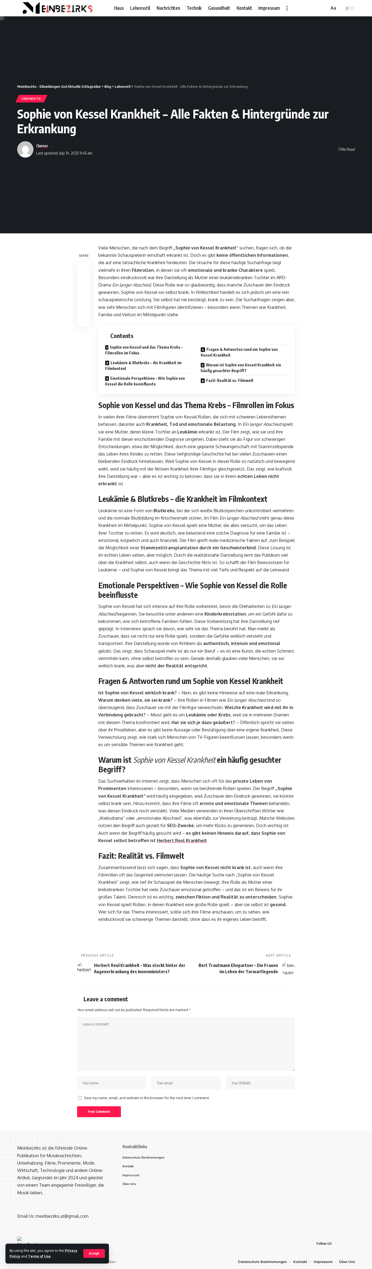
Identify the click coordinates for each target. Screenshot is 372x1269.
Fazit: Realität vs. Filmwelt (230, 380)
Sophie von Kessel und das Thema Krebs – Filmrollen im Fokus (144, 350)
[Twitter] (310, 8)
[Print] (83, 307)
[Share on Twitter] (83, 281)
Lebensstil (31, 99)
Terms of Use (39, 1256)
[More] (83, 320)
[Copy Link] (83, 294)
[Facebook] (304, 8)
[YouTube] (316, 8)
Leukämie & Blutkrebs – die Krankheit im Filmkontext (143, 365)
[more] (287, 8)
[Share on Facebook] (83, 268)
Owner (42, 145)
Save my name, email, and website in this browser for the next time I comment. (147, 1098)
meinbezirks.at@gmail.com (62, 1216)
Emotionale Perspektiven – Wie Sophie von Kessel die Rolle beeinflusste (145, 381)
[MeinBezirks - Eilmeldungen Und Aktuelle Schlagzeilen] (56, 8)
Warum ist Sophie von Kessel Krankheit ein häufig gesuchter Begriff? (241, 368)
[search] (324, 8)
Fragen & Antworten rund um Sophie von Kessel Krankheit (239, 352)
